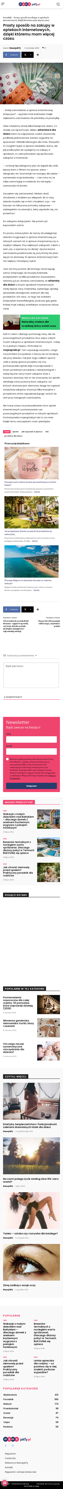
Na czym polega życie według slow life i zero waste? (31, 1180)
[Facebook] (5, 1446)
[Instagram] (12, 1446)
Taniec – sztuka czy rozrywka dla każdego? (30, 1233)
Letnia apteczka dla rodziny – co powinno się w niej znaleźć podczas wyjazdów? (45, 1366)
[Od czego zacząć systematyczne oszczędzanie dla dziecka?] (48, 1051)
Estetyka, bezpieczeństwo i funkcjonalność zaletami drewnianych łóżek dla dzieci (30, 1125)
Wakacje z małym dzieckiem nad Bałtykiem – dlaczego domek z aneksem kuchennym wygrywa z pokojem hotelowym (18, 820)
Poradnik (7, 17)
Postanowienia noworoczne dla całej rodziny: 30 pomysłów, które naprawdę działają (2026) (18, 1003)
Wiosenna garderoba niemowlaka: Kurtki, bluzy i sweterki (18, 1023)
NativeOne (31, 595)
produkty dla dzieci (13, 436)
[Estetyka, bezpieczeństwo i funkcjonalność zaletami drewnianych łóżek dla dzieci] (31, 1101)
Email (9, 745)
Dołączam (31, 785)
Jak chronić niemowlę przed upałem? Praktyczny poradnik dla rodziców (18, 871)
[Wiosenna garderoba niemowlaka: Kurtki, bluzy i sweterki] (48, 1027)
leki (47, 431)
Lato (5, 810)
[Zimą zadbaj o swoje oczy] (31, 1262)
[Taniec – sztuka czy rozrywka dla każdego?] (31, 1210)
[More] (38, 55)
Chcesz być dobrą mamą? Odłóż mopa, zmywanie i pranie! (49, 623)
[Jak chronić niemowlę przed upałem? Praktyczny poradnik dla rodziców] (48, 872)
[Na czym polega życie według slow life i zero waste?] (31, 1155)
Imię (8, 733)
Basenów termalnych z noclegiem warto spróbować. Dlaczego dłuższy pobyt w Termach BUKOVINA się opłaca (18, 847)
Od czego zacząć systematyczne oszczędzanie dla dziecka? (13, 1048)
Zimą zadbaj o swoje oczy (19, 1285)
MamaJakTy (15, 48)
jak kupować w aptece (32, 431)
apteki (15, 431)
